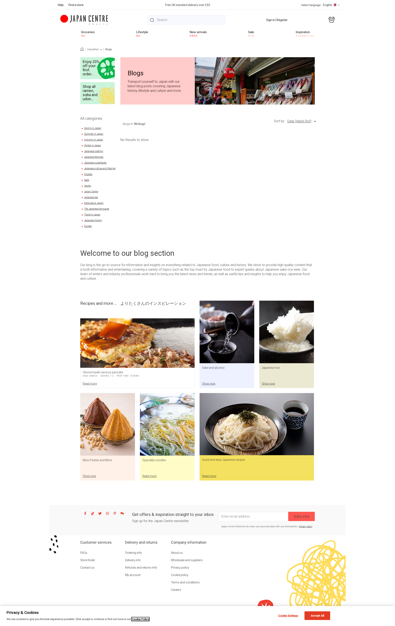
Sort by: (279, 121)
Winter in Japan (92, 145)
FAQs (83, 552)
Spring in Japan (92, 128)
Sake (86, 180)
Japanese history (93, 220)
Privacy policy (305, 526)
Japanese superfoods (95, 162)
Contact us (87, 567)
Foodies (88, 174)
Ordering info (133, 552)
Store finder (87, 560)
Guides (88, 226)
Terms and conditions (185, 582)
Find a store (76, 5)
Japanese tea (91, 197)
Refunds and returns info (141, 567)
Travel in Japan (92, 214)
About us (177, 552)
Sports (87, 185)
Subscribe (301, 516)
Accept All (317, 615)
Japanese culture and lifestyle (99, 168)
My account (133, 575)
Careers (176, 589)
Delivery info (133, 560)
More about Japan (93, 203)
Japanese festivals (93, 157)
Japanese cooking (93, 151)
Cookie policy (179, 575)
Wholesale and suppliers (187, 560)
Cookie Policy (140, 619)
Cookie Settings (288, 615)
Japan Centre (91, 191)
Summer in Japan (93, 134)
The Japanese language (96, 208)
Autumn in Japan (93, 139)
